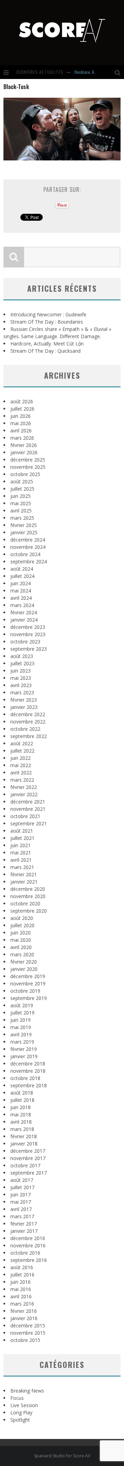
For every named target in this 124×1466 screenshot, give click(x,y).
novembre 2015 (27, 1332)
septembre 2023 (28, 649)
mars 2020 (22, 954)
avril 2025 (21, 510)
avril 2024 (21, 598)
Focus (17, 1398)
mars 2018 (22, 1129)
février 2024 (23, 612)
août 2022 (21, 743)
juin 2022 (20, 758)
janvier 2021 (24, 881)
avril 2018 (21, 1121)
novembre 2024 (27, 547)
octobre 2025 (25, 474)
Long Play (21, 1412)
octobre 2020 (25, 903)
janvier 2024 (24, 619)
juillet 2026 (22, 408)
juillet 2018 (22, 1100)
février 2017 (23, 1223)
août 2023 (21, 656)
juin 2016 (20, 1282)
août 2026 (21, 401)
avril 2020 (21, 947)
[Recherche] (119, 72)
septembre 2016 (28, 1260)
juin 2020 (20, 932)
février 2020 (23, 961)
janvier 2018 (24, 1143)
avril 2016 (21, 1296)
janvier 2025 (24, 532)
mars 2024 (22, 605)
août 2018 (21, 1092)
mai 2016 (20, 1289)
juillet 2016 (22, 1274)
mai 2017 (20, 1202)
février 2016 (23, 1311)
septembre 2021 (28, 823)
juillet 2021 (22, 838)
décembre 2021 (27, 801)
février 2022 (23, 787)
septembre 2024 (28, 561)
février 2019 (23, 1049)
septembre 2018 (28, 1085)
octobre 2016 (25, 1252)
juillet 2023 (22, 663)
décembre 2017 (27, 1151)
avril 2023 (21, 685)
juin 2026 (20, 416)
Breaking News (27, 1390)
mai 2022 (20, 765)
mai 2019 (20, 1027)
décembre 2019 (27, 976)
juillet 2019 (22, 1012)
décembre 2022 (27, 714)
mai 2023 (20, 678)
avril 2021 (21, 860)
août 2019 (21, 1005)
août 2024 (21, 568)
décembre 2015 (27, 1325)
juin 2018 (20, 1107)
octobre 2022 (25, 729)
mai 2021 (20, 852)
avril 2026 (21, 430)
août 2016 (21, 1267)
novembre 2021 (27, 809)
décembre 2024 (27, 539)
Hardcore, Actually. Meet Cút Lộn (47, 343)
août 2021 (21, 830)
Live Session (24, 1405)
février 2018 (23, 1136)
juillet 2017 (22, 1187)
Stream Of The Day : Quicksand (45, 351)
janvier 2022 (24, 794)
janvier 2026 (24, 452)
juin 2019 (20, 1020)
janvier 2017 (24, 1231)
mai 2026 (20, 423)
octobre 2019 (25, 990)
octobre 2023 (25, 641)
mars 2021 (22, 867)
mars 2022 (22, 779)
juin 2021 (20, 845)
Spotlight (20, 1419)
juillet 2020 (22, 925)
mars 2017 (22, 1216)
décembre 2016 (27, 1238)
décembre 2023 (27, 627)
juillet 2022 (22, 750)
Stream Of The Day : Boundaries (46, 321)
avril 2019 (21, 1034)
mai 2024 (20, 590)
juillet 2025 (22, 488)
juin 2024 (20, 583)
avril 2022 (21, 772)
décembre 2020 (27, 889)
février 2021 (23, 874)
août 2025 (21, 481)
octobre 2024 (25, 554)
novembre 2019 (27, 983)
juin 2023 (20, 670)
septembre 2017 (28, 1172)
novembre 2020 (27, 896)
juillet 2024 (22, 576)
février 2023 (23, 699)
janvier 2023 (24, 707)
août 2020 (21, 918)
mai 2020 (20, 940)
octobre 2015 (25, 1340)
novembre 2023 (27, 634)
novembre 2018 (27, 1071)
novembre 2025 (27, 467)
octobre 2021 (25, 816)
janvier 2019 (24, 1056)
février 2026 (23, 445)
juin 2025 (20, 496)
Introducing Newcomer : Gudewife (48, 314)
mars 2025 (22, 518)
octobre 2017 (25, 1165)
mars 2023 (22, 692)
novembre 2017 (27, 1158)
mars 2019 (22, 1041)
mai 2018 (20, 1114)
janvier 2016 (24, 1318)
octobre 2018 (25, 1078)
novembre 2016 (27, 1245)
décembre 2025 (27, 459)
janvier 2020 (24, 969)
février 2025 (23, 525)
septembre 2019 (28, 998)
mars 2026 (22, 437)
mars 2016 (22, 1303)
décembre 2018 (27, 1063)
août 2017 (21, 1180)
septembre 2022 (28, 736)
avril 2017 (21, 1209)
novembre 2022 (27, 721)
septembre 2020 (28, 910)
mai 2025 (20, 503)
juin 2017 (20, 1194)
